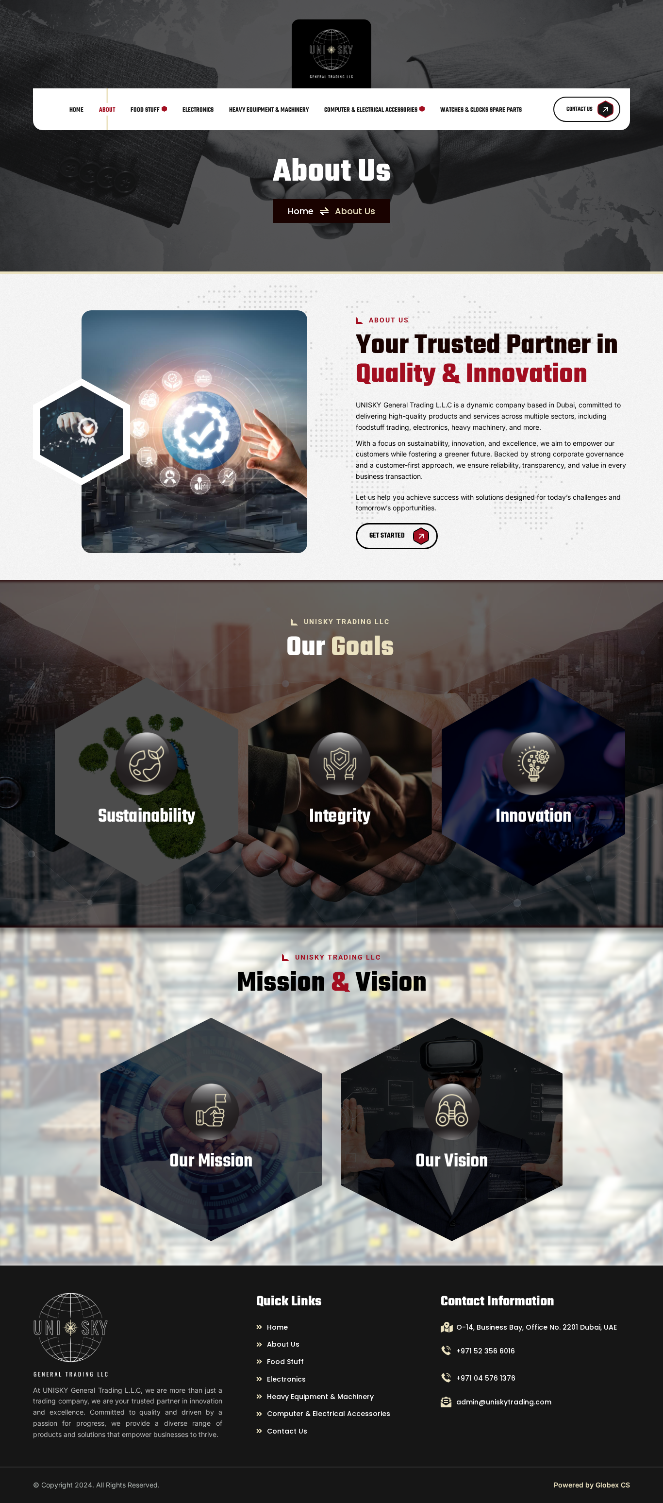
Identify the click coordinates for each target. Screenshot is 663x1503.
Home (301, 211)
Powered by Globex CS (592, 1485)
